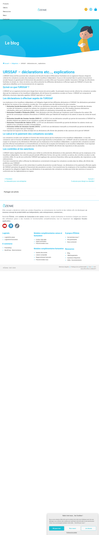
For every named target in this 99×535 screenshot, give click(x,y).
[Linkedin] (11, 226)
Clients (5, 8)
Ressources (7, 11)
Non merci (72, 528)
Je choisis (88, 528)
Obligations (14, 63)
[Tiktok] (17, 226)
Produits (6, 4)
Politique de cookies (71, 532)
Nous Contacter (6, 15)
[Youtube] (4, 226)
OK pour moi (57, 528)
